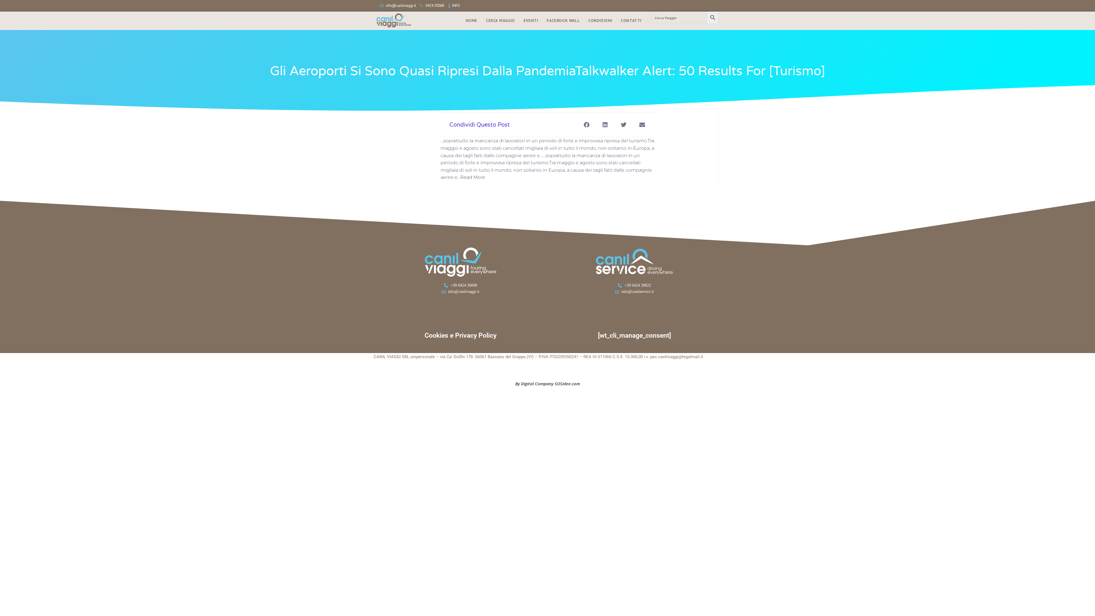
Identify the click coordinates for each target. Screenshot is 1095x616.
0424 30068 (434, 5)
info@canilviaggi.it (401, 5)
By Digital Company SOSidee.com (547, 383)
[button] (586, 124)
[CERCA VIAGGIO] (684, 17)
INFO (456, 5)
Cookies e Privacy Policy (460, 335)
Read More (472, 177)
